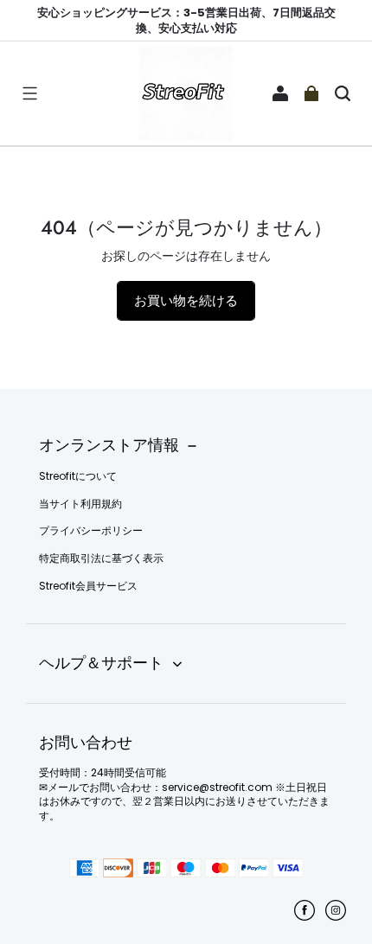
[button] (29, 93)
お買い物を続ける (186, 300)
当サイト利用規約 (80, 504)
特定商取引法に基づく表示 (101, 558)
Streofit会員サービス (88, 586)
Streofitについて (78, 476)
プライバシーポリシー (91, 531)
